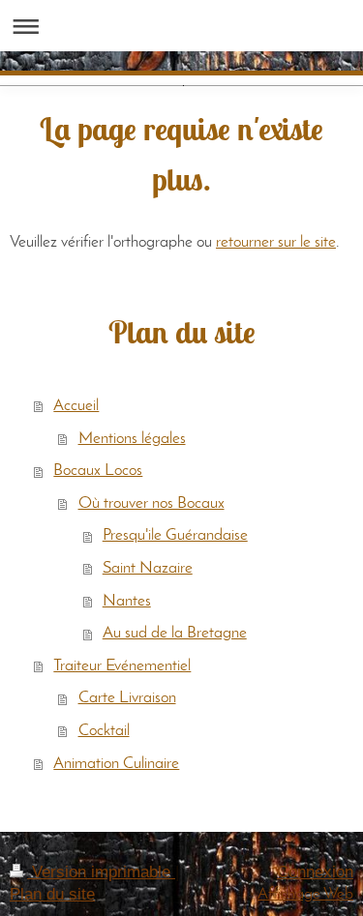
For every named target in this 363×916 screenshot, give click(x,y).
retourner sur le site (276, 242)
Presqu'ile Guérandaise (175, 535)
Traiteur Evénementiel (122, 666)
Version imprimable (101, 872)
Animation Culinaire (116, 763)
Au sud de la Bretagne (175, 633)
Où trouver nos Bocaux (151, 503)
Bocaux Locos (97, 470)
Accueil (76, 406)
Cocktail (104, 731)
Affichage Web (305, 894)
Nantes (127, 601)
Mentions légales (132, 438)
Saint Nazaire (148, 568)
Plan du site (52, 894)
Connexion (315, 872)
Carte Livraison (127, 698)
